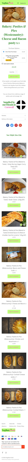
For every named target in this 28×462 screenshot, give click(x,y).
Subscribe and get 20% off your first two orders (12, 57)
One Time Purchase (11, 51)
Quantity (12, 72)
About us (4, 426)
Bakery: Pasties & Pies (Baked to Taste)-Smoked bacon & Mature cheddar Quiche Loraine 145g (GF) (14, 232)
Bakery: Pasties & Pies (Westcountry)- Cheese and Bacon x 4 (14, 303)
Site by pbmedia (15, 459)
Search (3, 423)
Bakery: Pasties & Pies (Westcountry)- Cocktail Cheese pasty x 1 (14, 374)
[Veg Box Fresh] (7, 125)
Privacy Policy (20, 426)
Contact (19, 423)
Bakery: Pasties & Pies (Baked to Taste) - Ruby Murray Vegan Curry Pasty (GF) (14, 164)
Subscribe (11, 423)
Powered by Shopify (6, 459)
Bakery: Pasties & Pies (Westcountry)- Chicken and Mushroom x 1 (14, 339)
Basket (23, 3)
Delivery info (12, 426)
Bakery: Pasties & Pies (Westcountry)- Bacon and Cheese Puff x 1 (14, 268)
